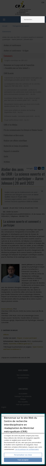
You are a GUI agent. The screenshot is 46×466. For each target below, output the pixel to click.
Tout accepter (23, 460)
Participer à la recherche (23, 396)
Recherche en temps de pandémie (16, 145)
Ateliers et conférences (12, 45)
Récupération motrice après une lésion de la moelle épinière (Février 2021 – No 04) (22, 105)
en (43, 2)
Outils (6, 156)
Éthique (23, 399)
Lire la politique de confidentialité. (27, 449)
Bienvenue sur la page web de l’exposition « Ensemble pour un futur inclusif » (19, 66)
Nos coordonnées (23, 375)
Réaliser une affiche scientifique (15, 140)
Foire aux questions (23, 404)
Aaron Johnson (6, 309)
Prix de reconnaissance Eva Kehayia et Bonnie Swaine (23, 130)
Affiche (6, 335)
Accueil (4, 26)
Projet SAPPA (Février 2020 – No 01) (16, 120)
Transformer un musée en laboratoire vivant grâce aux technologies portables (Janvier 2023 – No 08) (23, 79)
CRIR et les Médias (10, 124)
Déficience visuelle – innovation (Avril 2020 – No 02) (22, 116)
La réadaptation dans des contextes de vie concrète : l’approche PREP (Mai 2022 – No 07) (22, 85)
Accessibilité (23, 394)
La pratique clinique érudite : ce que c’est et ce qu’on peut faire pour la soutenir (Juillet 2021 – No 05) (22, 99)
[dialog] (23, 439)
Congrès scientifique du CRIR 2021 (16, 60)
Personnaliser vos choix (23, 455)
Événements (6, 32)
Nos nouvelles (23, 402)
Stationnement (23, 378)
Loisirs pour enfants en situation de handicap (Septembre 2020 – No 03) (19, 111)
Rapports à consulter (11, 151)
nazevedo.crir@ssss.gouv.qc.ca (20, 344)
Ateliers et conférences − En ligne (16, 50)
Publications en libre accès (14, 135)
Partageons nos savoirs (21, 26)
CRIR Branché (9, 73)
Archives (7, 161)
